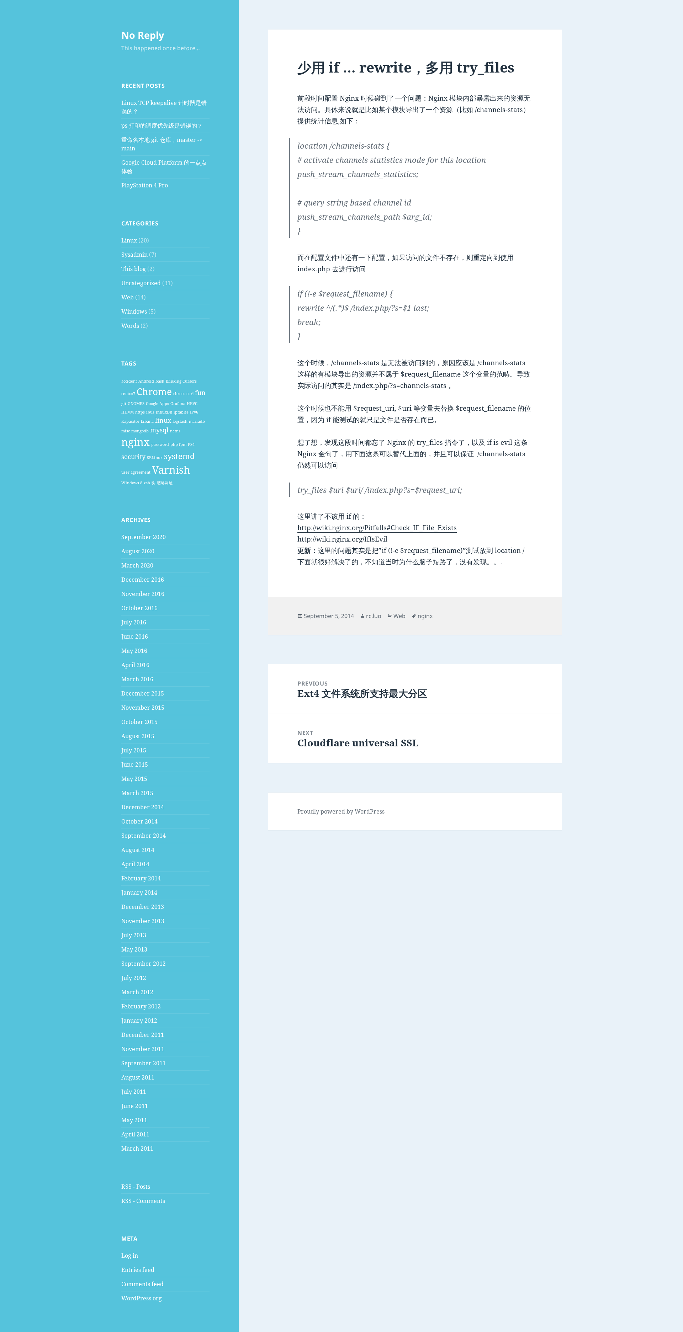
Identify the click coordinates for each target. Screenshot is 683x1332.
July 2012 (133, 978)
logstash (180, 421)
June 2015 (134, 764)
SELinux (155, 457)
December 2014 (142, 807)
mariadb (197, 421)
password (160, 444)
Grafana (177, 403)
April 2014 (135, 864)
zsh (147, 482)
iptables (181, 412)
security (133, 456)
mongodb (140, 430)
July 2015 (133, 750)
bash (159, 381)
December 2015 (142, 693)
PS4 (191, 444)
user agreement (135, 472)
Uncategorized (141, 283)
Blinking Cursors (181, 381)
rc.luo (373, 616)
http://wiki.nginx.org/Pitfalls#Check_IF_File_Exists (377, 527)
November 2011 (142, 1049)
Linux (129, 240)
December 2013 (142, 907)
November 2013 (142, 921)
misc (125, 430)
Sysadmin (134, 255)
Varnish (171, 470)
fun (200, 392)
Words (130, 326)
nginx (135, 442)
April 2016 (135, 665)
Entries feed (137, 1270)
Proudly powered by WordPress (341, 811)
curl (190, 393)
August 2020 (137, 551)
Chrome (154, 391)
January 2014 (139, 892)
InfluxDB (164, 412)
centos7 (128, 393)
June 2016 (134, 636)
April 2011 (135, 1134)
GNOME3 (136, 403)
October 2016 (139, 608)
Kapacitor (130, 421)
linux (163, 420)
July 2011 (133, 1092)
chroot (179, 393)
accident (129, 381)
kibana (147, 421)
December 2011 (142, 1035)
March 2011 (137, 1148)
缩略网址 (165, 482)
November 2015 (142, 708)
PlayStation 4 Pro (144, 185)
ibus (150, 412)
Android (146, 381)
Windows (134, 311)
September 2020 (143, 537)
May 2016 (134, 651)
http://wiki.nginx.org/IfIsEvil (342, 539)
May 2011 (134, 1120)
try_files (430, 442)
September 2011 (143, 1063)
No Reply (142, 35)
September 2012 (143, 964)
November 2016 (142, 594)
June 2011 (134, 1106)
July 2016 (133, 622)
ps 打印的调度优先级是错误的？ (162, 125)
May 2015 (134, 779)
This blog (133, 269)
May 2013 (134, 949)
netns (175, 430)
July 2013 (133, 935)
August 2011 (137, 1077)
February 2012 (141, 1006)
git (123, 403)
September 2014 (143, 836)
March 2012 (137, 992)
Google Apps (157, 403)
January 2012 (139, 1020)
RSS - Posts (135, 1186)
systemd (179, 456)
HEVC (192, 403)
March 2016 (137, 679)
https (140, 412)
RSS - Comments (143, 1201)
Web (127, 297)
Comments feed (142, 1284)
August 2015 (137, 736)
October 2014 (139, 821)
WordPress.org (141, 1298)
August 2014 (137, 850)
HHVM (127, 412)
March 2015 (137, 793)
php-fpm (178, 444)
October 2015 (139, 722)
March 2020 (137, 565)
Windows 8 (131, 482)
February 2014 (141, 878)
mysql (159, 430)
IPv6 (194, 412)
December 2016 (142, 580)
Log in (129, 1255)
